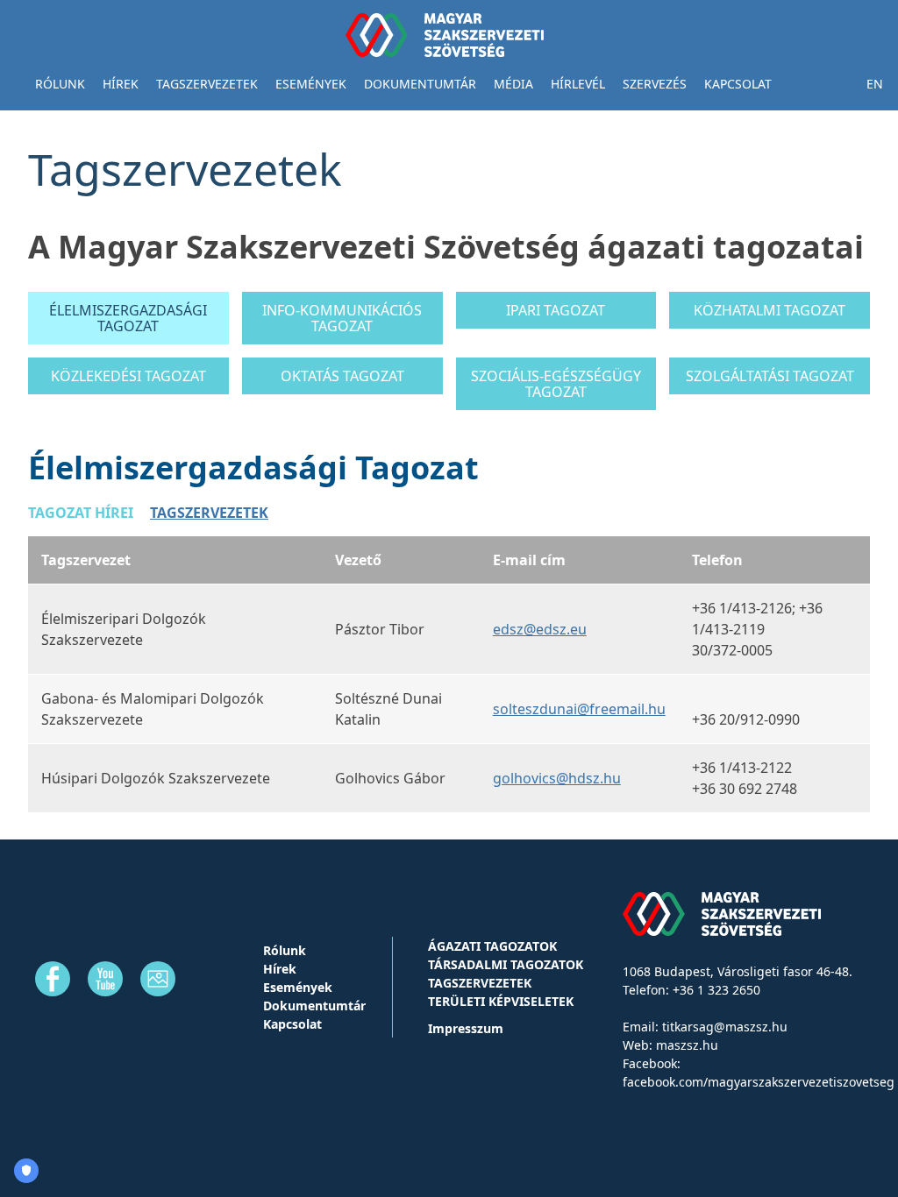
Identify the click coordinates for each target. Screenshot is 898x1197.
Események (310, 83)
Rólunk (284, 950)
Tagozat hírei (80, 512)
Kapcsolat (738, 83)
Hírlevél (578, 83)
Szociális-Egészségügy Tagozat (556, 383)
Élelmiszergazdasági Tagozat (128, 318)
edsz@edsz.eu (540, 629)
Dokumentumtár (420, 83)
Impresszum (465, 1028)
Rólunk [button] (60, 83)
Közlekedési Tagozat (128, 376)
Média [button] (513, 83)
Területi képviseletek (501, 1001)
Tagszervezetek (209, 512)
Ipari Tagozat (555, 310)
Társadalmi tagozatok (505, 964)
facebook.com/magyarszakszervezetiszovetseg (758, 1081)
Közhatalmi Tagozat (769, 310)
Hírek (121, 83)
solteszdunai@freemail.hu (579, 709)
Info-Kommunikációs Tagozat (342, 318)
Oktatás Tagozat (342, 376)
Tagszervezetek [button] (207, 83)
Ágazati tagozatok (492, 946)
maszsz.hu (687, 1045)
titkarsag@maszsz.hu (725, 1026)
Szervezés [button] (655, 83)
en (874, 83)
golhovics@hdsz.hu (557, 778)
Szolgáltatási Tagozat (770, 376)
